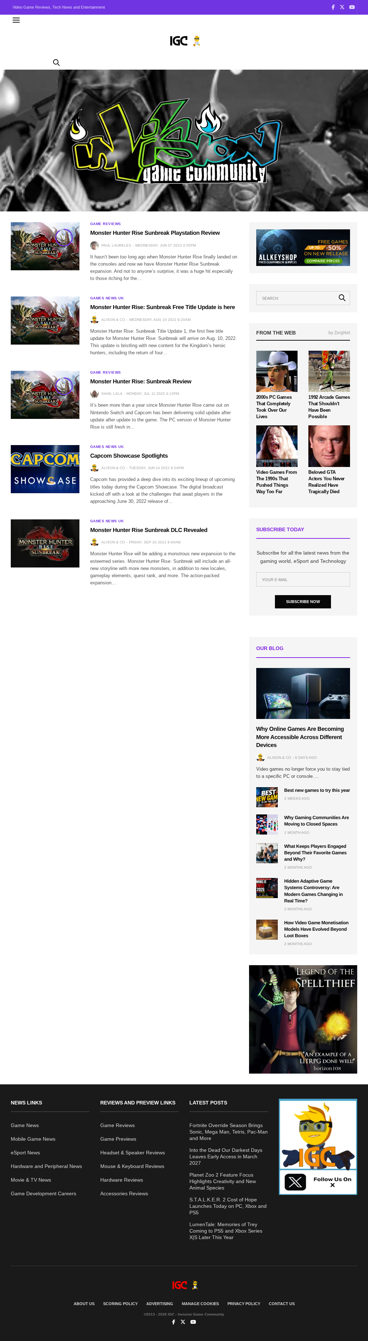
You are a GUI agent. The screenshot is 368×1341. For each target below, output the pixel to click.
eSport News (25, 1152)
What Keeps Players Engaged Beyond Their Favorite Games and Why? (315, 853)
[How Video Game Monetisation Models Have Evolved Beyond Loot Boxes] (267, 930)
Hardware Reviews (121, 1180)
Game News (25, 1125)
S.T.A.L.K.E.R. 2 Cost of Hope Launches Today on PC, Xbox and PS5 (228, 1206)
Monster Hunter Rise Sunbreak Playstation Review (155, 233)
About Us (84, 1304)
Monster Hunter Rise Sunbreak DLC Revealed (148, 530)
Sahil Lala (112, 394)
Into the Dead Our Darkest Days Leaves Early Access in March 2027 (225, 1156)
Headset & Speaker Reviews (132, 1152)
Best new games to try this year (317, 790)
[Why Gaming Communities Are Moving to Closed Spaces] (267, 824)
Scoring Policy (120, 1304)
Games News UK (107, 298)
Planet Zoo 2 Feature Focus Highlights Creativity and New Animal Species (222, 1181)
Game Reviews (105, 224)
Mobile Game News (33, 1139)
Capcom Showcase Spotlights (129, 456)
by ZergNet (339, 332)
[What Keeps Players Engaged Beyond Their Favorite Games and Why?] (267, 853)
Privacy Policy (243, 1304)
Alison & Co (113, 320)
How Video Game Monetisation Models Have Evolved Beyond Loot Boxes (316, 929)
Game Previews (118, 1139)
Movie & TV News (31, 1180)
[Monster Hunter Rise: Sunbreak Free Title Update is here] (45, 320)
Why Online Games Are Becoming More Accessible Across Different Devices (300, 737)
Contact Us (282, 1304)
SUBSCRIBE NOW (303, 601)
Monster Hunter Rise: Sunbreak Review (140, 382)
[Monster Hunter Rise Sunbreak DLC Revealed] (45, 543)
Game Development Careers (43, 1193)
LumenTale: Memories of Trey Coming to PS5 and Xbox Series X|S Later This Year (225, 1230)
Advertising (159, 1304)
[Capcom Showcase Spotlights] (45, 469)
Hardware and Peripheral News (46, 1166)
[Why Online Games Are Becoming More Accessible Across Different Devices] (303, 693)
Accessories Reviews (124, 1193)
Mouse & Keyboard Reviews (132, 1166)
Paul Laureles (116, 245)
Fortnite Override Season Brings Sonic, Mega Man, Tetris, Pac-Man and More (228, 1131)
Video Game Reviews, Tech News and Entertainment (59, 7)
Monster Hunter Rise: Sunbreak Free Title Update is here (162, 307)
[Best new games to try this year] (267, 797)
